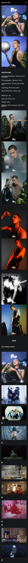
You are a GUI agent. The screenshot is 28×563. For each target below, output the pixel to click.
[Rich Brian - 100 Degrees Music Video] (14, 442)
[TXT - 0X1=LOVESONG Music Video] (14, 423)
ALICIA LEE (5, 2)
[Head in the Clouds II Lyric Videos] (14, 521)
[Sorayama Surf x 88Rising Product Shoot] (14, 462)
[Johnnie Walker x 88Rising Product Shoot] (14, 560)
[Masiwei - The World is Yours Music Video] (14, 525)
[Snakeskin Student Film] (14, 497)
